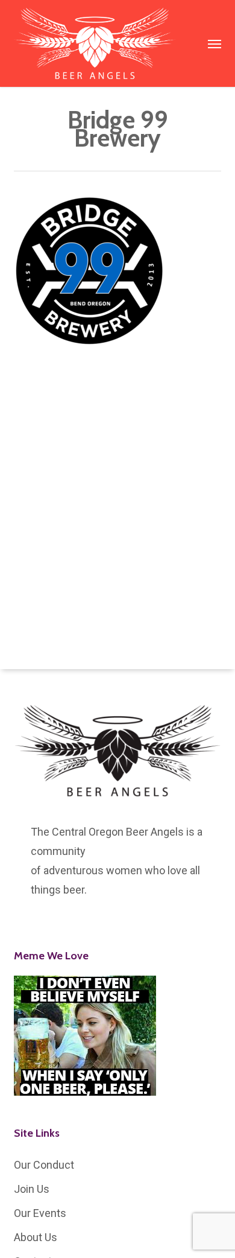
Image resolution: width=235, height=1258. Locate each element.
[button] (214, 43)
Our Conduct (44, 1164)
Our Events (40, 1213)
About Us (35, 1237)
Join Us (31, 1189)
